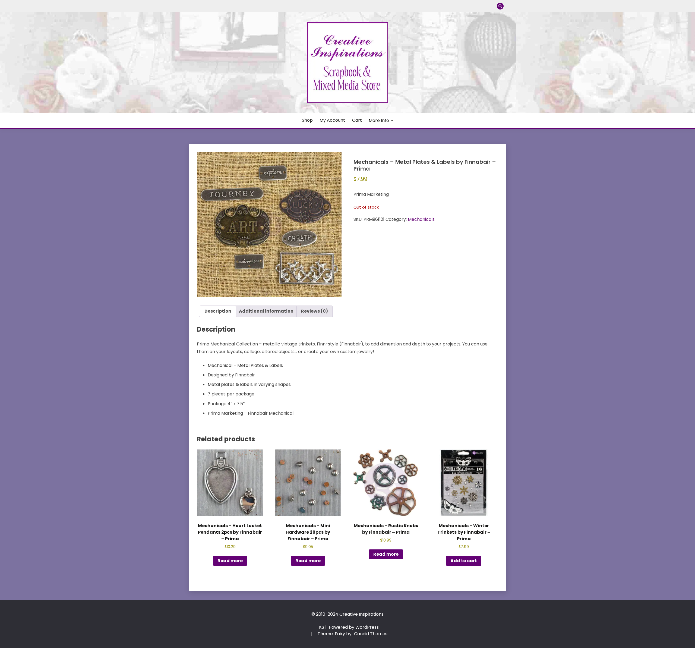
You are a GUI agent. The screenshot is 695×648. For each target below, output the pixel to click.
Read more (230, 561)
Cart (357, 120)
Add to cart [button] (463, 561)
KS (321, 627)
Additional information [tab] (266, 311)
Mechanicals (421, 219)
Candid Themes (370, 634)
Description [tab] (217, 311)
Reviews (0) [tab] (314, 311)
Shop (307, 120)
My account (332, 120)
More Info (379, 120)
